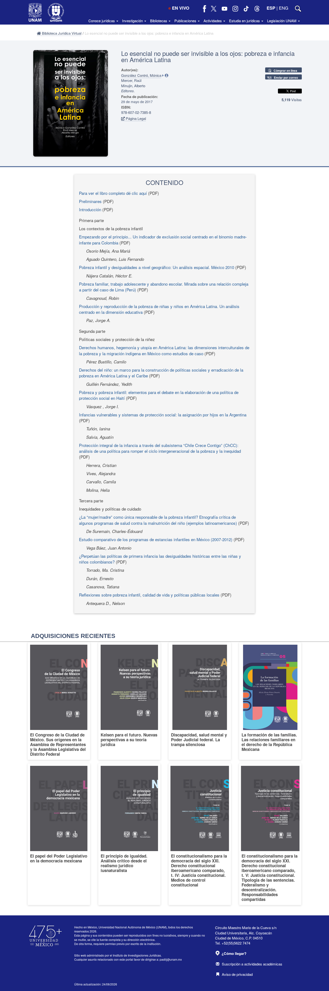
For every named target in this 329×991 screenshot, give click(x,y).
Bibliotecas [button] (159, 20)
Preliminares (90, 201)
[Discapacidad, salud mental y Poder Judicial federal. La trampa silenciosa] (200, 701)
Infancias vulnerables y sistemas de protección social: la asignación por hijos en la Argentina (162, 415)
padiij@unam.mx (171, 959)
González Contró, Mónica (141, 75)
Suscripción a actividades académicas (252, 963)
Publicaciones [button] (185, 20)
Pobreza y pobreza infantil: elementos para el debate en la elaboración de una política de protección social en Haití (158, 395)
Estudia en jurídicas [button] (245, 20)
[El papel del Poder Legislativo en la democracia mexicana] (59, 834)
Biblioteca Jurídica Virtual (61, 33)
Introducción (90, 209)
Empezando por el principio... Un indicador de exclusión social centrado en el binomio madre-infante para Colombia (163, 239)
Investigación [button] (133, 20)
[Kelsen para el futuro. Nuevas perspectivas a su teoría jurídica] (129, 701)
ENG (283, 8)
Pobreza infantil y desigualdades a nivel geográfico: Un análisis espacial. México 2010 (156, 267)
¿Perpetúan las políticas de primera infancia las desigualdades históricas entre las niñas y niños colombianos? (160, 559)
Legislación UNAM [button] (282, 20)
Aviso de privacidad (237, 974)
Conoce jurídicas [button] (102, 20)
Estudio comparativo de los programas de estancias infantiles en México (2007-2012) (155, 539)
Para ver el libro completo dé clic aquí (113, 193)
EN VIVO (180, 8)
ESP (271, 8)
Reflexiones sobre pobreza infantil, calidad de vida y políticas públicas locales (149, 595)
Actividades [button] (213, 20)
